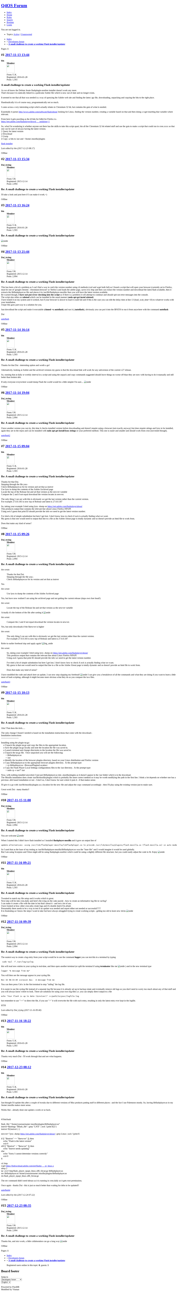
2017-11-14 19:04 (17, 392)
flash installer (7, 143)
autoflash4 (5, 1190)
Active (16, 34)
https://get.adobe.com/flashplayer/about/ (65, 506)
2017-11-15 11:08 (19, 800)
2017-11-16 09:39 (19, 921)
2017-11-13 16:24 (17, 205)
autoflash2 (5, 435)
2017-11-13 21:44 (17, 251)
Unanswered (26, 34)
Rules (9, 17)
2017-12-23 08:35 (19, 1205)
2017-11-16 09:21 (19, 862)
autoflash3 (5, 682)
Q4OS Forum (14, 5)
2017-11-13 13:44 (17, 55)
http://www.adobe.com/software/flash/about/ (38, 112)
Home (9, 15)
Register (10, 22)
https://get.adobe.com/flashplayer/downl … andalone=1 (25, 121)
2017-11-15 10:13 (17, 692)
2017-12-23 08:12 (19, 1067)
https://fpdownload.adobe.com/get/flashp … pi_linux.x (30, 1166)
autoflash (5, 319)
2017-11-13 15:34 (17, 159)
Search (10, 20)
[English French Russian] (6, 1282)
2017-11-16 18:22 (19, 1021)
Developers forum (16, 41)
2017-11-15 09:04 (17, 446)
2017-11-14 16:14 (17, 329)
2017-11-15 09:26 (17, 534)
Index (9, 12)
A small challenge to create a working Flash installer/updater (36, 44)
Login (9, 25)
